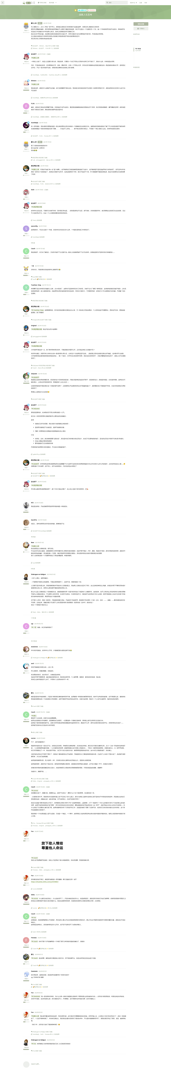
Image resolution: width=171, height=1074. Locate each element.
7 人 (52, 136)
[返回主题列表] (2, 2)
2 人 (54, 160)
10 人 (53, 184)
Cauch (35, 858)
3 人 (60, 75)
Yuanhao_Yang (38, 310)
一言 (34, 627)
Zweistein (36, 996)
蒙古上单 (36, 58)
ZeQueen (36, 409)
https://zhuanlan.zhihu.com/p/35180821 (44, 882)
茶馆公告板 (43, 2)
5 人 (60, 117)
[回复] (124, 42)
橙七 (34, 716)
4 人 (53, 1034)
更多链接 (51, 2)
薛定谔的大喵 (37, 207)
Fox (34, 917)
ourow (35, 790)
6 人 (56, 826)
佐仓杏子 (36, 377)
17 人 (51, 48)
